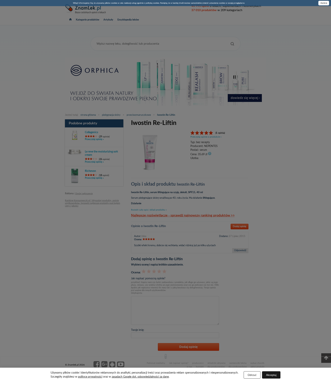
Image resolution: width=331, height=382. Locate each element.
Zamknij (323, 3)
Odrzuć (252, 374)
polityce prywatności (90, 376)
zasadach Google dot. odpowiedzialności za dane (140, 376)
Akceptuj (271, 374)
